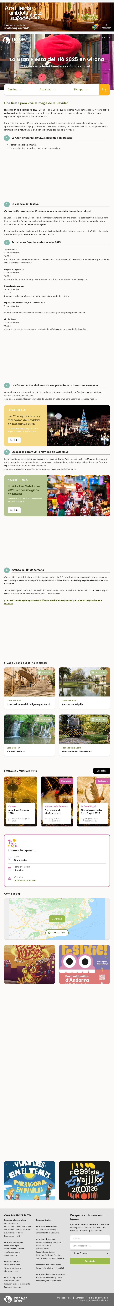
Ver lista (14, 440)
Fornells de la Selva (71, 747)
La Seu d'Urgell (88, 806)
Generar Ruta (59, 932)
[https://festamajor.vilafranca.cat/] (84, 1180)
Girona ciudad (14, 700)
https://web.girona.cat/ (25, 880)
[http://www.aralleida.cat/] (57, 16)
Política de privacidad (98, 1298)
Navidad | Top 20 (18, 479)
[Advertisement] (57, 176)
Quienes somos (64, 1298)
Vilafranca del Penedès (56, 806)
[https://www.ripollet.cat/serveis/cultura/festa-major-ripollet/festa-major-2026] (29, 964)
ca (103, 37)
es (110, 37)
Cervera (12, 806)
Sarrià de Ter (13, 747)
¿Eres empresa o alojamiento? (94, 1300)
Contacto (79, 1298)
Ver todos (101, 770)
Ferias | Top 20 (17, 409)
